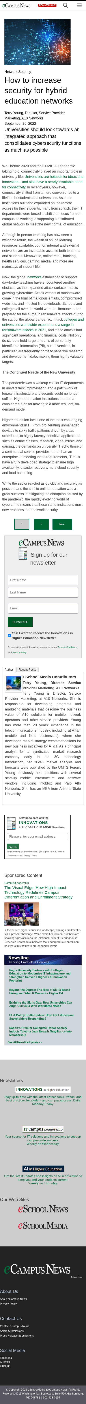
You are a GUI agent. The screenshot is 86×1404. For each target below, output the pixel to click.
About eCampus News (13, 1299)
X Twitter (5, 1361)
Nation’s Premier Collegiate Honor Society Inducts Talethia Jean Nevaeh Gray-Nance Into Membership (40, 1031)
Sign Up (13, 847)
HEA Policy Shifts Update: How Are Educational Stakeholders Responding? (41, 1016)
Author (9, 669)
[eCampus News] (16, 5)
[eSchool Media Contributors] (14, 691)
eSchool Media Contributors (49, 677)
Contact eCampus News (14, 1326)
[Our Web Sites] (43, 1209)
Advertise (76, 1277)
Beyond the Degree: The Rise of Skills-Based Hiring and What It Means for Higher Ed (39, 991)
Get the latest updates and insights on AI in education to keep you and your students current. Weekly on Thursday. (43, 1179)
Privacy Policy (19, 652)
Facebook (6, 1357)
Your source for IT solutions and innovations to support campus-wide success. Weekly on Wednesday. (43, 1140)
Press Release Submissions (17, 1335)
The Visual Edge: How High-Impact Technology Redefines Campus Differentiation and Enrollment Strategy (38, 892)
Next (62, 524)
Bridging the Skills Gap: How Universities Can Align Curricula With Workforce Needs (40, 1004)
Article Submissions (12, 1331)
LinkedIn (5, 1365)
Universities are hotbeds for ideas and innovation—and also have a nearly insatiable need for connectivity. (43, 182)
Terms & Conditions (67, 647)
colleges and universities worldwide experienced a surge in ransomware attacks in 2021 (43, 325)
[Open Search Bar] (65, 5)
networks (34, 277)
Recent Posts (27, 669)
